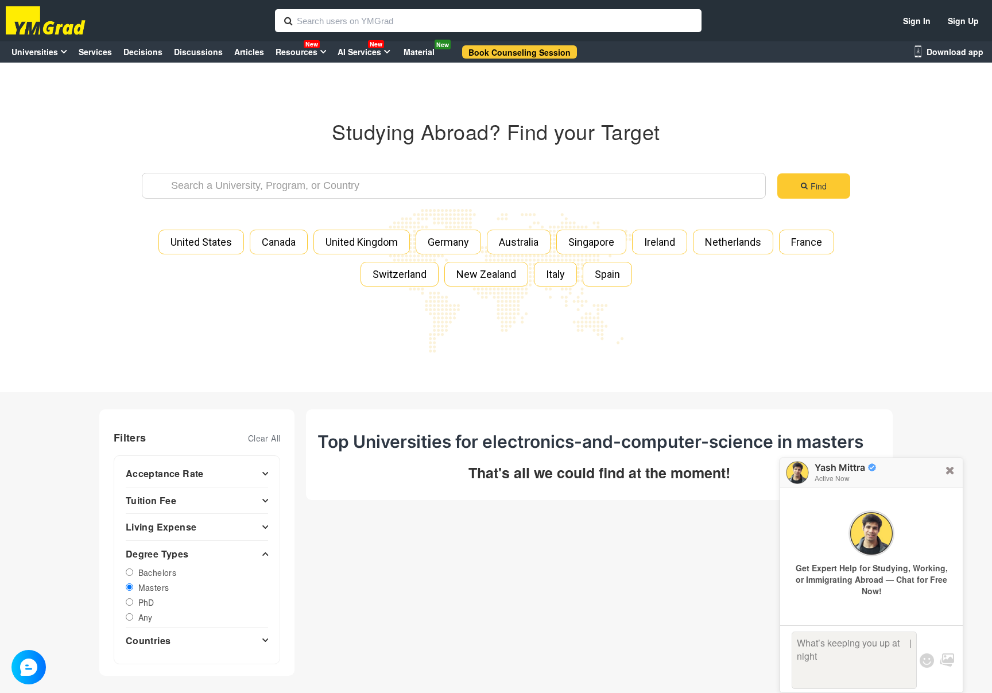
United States (201, 242)
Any (145, 617)
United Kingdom (362, 242)
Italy (555, 274)
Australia (518, 242)
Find (819, 186)
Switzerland (400, 274)
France (806, 242)
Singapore (591, 242)
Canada (279, 242)
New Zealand (486, 274)
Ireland (659, 242)
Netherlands (733, 242)
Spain (607, 274)
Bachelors (157, 572)
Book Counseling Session (519, 52)
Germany (448, 242)
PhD (146, 602)
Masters (153, 587)
